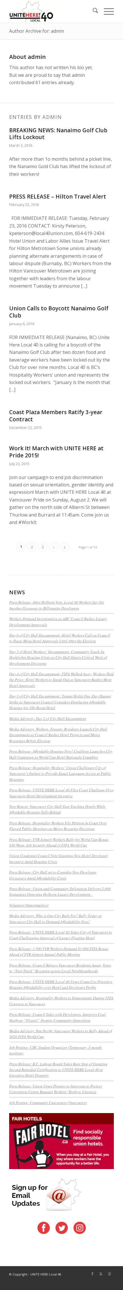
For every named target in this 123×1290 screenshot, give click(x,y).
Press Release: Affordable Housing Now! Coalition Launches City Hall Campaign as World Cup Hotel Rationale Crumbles (60, 753)
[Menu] (106, 11)
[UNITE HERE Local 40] (51, 11)
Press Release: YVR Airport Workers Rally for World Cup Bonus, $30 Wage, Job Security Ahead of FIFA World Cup (59, 842)
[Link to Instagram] (109, 1273)
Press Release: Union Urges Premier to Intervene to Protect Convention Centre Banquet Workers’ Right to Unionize (55, 1088)
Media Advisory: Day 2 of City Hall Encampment (47, 718)
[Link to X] (101, 1273)
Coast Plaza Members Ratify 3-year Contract (55, 415)
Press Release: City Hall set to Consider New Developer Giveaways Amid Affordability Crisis (52, 874)
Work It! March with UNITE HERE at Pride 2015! (56, 452)
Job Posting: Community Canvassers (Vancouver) (48, 1102)
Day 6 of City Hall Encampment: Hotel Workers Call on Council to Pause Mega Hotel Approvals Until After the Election (59, 637)
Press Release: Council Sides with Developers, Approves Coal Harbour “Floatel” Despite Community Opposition (57, 1017)
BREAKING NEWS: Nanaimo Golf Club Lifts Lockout (58, 134)
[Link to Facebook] (92, 1273)
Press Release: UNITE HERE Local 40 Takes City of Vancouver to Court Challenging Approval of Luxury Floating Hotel (60, 934)
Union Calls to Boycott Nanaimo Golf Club (58, 312)
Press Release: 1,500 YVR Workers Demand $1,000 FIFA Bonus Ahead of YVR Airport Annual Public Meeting (58, 951)
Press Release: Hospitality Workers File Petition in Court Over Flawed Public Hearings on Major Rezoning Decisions (58, 825)
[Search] (92, 11)
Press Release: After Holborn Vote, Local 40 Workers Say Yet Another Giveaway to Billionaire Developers (56, 604)
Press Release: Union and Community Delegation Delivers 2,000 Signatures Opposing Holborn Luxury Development (60, 891)
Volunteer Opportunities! (29, 905)
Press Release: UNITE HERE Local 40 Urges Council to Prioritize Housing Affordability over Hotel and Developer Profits (60, 984)
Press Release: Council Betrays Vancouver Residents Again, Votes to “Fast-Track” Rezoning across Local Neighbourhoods (60, 967)
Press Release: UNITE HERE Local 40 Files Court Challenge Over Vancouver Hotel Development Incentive (61, 792)
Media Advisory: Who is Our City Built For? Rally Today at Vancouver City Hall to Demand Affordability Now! (55, 918)
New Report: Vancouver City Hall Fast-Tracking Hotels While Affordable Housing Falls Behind (57, 809)
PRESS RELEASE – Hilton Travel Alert (57, 196)
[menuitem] (92, 11)
